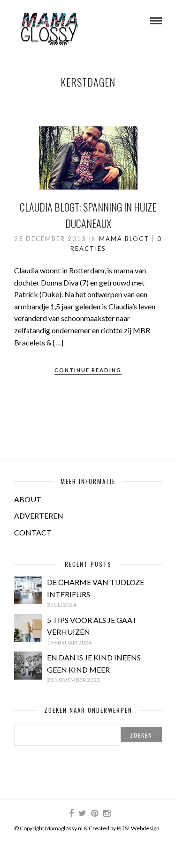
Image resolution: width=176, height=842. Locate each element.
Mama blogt (124, 238)
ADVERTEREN (38, 515)
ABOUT (27, 499)
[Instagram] (106, 813)
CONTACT (33, 532)
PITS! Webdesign (138, 828)
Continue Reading (88, 370)
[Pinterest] (94, 813)
